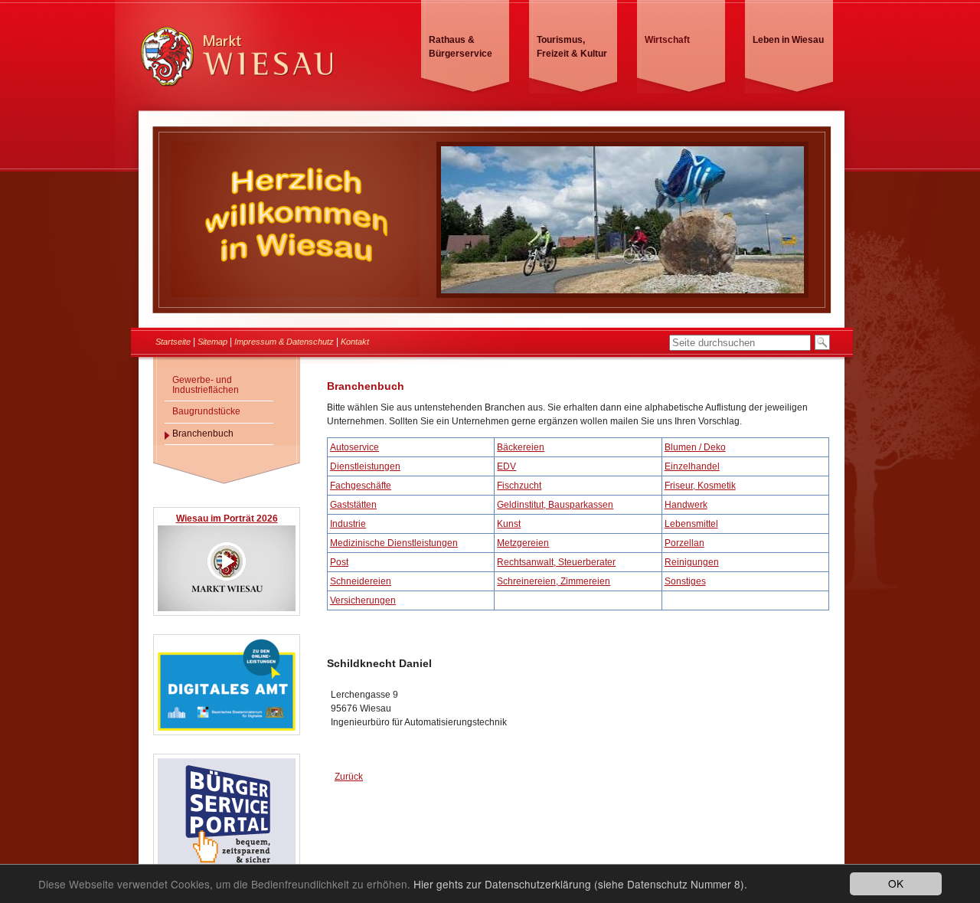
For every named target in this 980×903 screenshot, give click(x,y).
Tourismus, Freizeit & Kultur (572, 46)
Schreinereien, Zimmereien (553, 581)
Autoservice (354, 447)
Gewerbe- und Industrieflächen (205, 385)
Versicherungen (363, 600)
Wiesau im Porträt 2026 (227, 518)
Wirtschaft (667, 39)
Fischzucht (519, 485)
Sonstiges (685, 581)
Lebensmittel (691, 524)
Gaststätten (353, 504)
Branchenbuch (203, 433)
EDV (506, 466)
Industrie (348, 524)
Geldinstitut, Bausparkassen (555, 504)
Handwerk (686, 504)
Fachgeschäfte (360, 485)
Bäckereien (520, 447)
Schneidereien (360, 581)
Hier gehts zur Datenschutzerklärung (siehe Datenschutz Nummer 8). (580, 884)
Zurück (349, 776)
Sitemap (212, 341)
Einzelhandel (692, 466)
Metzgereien (523, 543)
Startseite (173, 341)
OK (895, 883)
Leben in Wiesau (788, 39)
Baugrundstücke (206, 411)
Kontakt (355, 341)
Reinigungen (692, 562)
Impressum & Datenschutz (284, 341)
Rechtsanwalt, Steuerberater (556, 562)
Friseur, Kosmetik (700, 485)
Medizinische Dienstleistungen (394, 543)
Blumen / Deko (695, 447)
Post (339, 562)
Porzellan (684, 543)
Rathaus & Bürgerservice (460, 46)
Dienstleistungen (365, 466)
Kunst (509, 524)
